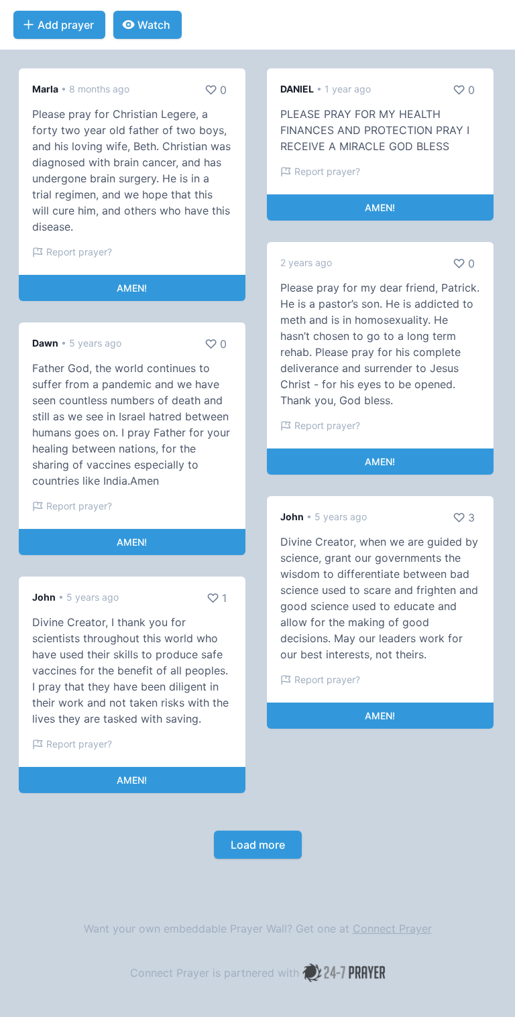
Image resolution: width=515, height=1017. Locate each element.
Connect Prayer (392, 928)
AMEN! (132, 288)
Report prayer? (79, 251)
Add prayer (66, 25)
